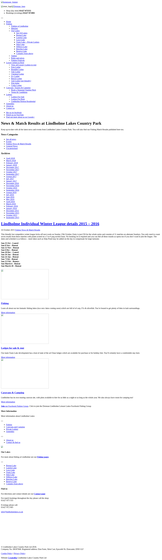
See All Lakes (21, 33)
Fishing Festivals (18, 60)
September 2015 (12, 217)
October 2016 (11, 188)
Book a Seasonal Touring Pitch (23, 90)
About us (9, 106)
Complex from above (24, 53)
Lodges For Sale (17, 97)
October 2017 (11, 172)
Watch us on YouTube (15, 115)
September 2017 (12, 174)
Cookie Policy (6, 553)
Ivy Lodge (15, 76)
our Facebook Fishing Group (14, 406)
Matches (14, 28)
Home (8, 22)
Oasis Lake (10, 472)
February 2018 (12, 163)
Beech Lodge (16, 79)
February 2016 (12, 206)
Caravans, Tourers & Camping (18, 88)
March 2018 (11, 160)
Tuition (14, 56)
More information (8, 312)
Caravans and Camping (15, 427)
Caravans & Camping (12, 392)
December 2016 (12, 183)
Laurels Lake (21, 37)
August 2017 (11, 176)
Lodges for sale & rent (12, 348)
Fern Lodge (16, 67)
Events (9, 141)
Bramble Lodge (17, 69)
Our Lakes (15, 31)
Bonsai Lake (21, 35)
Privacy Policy (19, 553)
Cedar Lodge (16, 85)
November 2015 (12, 213)
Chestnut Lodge (17, 74)
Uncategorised (12, 148)
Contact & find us (13, 442)
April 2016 (10, 202)
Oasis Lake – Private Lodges (27, 42)
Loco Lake (20, 40)
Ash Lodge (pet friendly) (21, 81)
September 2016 (12, 190)
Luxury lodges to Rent (15, 63)
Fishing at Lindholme (19, 26)
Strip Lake (20, 44)
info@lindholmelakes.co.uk (12, 512)
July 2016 (10, 195)
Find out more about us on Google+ (20, 117)
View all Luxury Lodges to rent (23, 65)
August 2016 (11, 192)
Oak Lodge (15, 72)
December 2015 (12, 211)
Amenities (10, 104)
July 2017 (10, 179)
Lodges (9, 94)
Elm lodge (15, 83)
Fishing (9, 24)
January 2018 (11, 165)
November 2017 (12, 170)
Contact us (10, 108)
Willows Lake (21, 47)
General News (12, 146)
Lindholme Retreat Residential (23, 101)
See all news (11, 139)
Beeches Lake (21, 49)
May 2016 (10, 199)
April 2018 (10, 158)
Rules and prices (17, 58)
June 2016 (10, 197)
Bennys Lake (21, 51)
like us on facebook (14, 112)
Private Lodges (12, 429)
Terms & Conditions (19, 92)
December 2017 (12, 167)
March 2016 (11, 204)
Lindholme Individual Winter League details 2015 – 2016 (50, 223)
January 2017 (11, 181)
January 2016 (11, 208)
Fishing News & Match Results (18, 144)
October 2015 (11, 215)
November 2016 (12, 186)
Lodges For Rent (18, 99)
